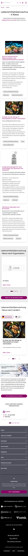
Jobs (2, 457)
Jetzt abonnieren (14, 492)
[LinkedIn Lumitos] (14, 529)
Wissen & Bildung (6, 462)
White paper (4, 446)
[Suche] (17, 3)
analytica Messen (6, 435)
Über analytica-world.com (14, 541)
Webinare (4, 452)
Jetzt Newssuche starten (14, 396)
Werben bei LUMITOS (13, 535)
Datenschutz (21, 550)
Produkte (4, 441)
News (2, 430)
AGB (14, 550)
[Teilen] (20, 3)
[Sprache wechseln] (23, 3)
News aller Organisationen (14, 297)
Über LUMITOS (13, 538)
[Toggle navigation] (26, 3)
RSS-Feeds (4, 468)
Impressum (7, 550)
